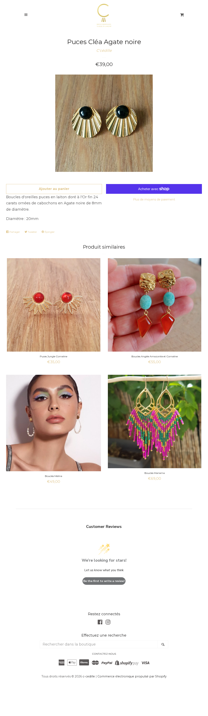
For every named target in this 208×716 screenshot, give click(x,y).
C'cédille (104, 50)
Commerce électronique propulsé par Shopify (132, 676)
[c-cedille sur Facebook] (100, 623)
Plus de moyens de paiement (154, 199)
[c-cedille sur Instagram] (108, 623)
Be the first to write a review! (104, 581)
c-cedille (89, 676)
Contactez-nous (104, 653)
